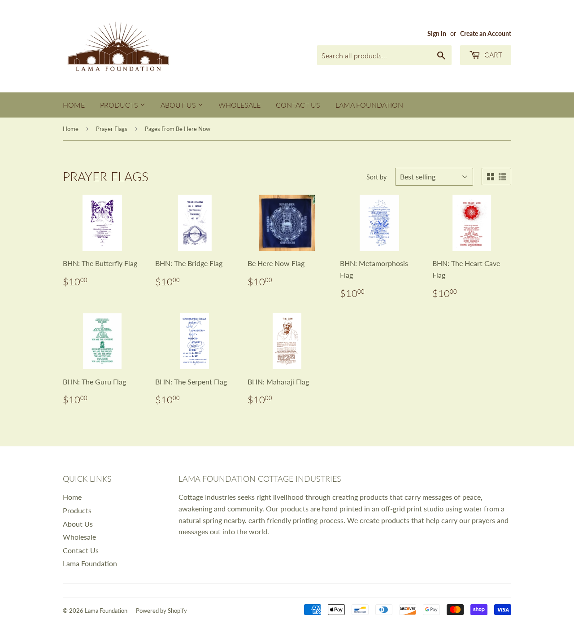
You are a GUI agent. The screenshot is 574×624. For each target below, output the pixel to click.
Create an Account (485, 33)
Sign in (436, 33)
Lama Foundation (369, 104)
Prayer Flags (111, 128)
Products (120, 104)
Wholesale (239, 104)
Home (74, 104)
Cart (492, 54)
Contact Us (298, 104)
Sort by (376, 177)
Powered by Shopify (161, 610)
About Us (179, 104)
